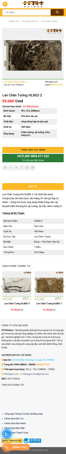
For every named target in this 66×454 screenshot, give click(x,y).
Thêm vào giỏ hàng (33, 149)
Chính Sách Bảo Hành (15, 423)
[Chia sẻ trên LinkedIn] (32, 167)
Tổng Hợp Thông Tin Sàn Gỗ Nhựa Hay (23, 414)
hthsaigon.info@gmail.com (36, 374)
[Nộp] (57, 12)
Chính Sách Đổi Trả (13, 418)
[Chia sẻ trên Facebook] (10, 167)
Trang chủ (14, 21)
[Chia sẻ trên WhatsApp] (5, 167)
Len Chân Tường (49, 21)
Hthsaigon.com (11, 374)
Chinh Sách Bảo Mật (14, 428)
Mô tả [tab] (33, 186)
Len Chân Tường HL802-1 (49, 303)
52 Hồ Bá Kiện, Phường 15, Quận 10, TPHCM (33, 360)
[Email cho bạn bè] (21, 167)
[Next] (63, 292)
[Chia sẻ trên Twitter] (16, 167)
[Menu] (5, 4)
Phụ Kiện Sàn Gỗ (30, 21)
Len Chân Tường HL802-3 (17, 303)
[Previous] (2, 292)
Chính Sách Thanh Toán (16, 432)
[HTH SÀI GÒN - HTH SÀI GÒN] (33, 4)
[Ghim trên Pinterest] (27, 167)
